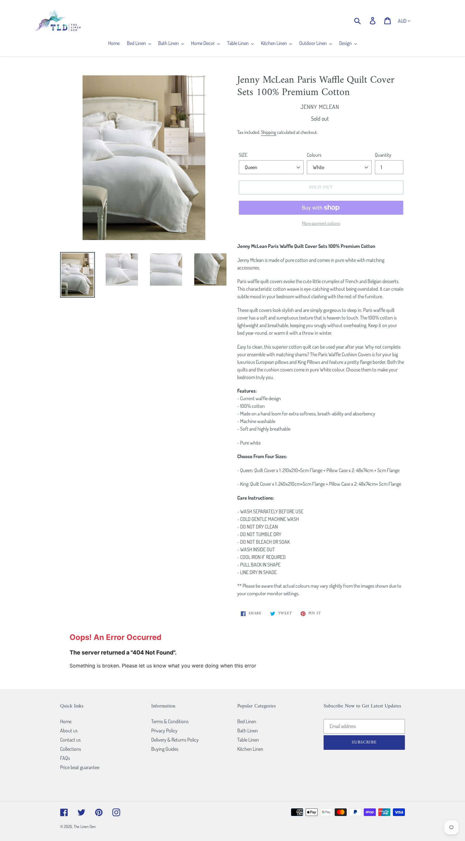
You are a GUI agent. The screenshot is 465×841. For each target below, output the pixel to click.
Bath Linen (247, 730)
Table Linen (248, 740)
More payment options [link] (321, 223)
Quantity (383, 155)
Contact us (70, 740)
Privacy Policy (164, 730)
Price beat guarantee (79, 767)
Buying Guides (164, 749)
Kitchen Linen (250, 749)
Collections (70, 749)
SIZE (243, 155)
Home (65, 721)
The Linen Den (85, 826)
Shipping (268, 132)
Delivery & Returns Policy (175, 740)
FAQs (65, 758)
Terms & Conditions (170, 721)
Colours (314, 155)
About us (69, 730)
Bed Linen (246, 721)
